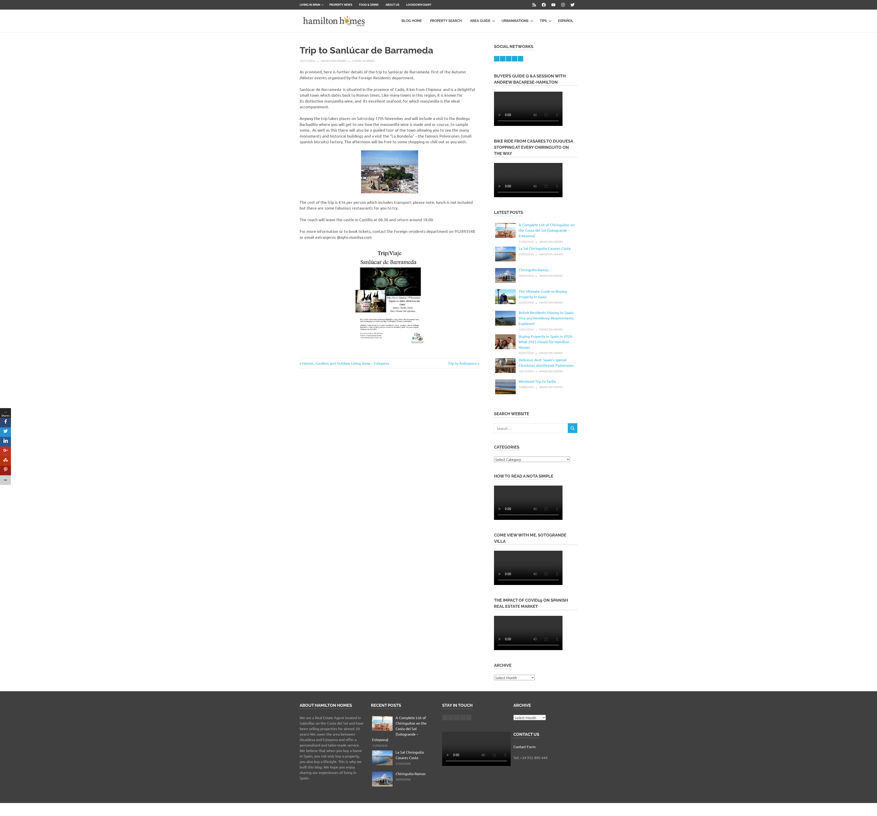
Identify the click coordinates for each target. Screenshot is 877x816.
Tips (543, 21)
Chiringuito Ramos (534, 269)
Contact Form (524, 746)
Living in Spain (310, 4)
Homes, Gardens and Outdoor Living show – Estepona (345, 363)
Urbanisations (515, 21)
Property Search (446, 21)
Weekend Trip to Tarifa (537, 381)
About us (392, 4)
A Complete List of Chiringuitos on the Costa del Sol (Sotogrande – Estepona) (547, 230)
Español (565, 21)
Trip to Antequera (462, 363)
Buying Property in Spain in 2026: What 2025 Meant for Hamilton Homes (546, 341)
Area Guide (480, 21)
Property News (340, 4)
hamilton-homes (334, 61)
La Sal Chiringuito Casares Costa (545, 248)
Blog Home (412, 21)
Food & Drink (369, 4)
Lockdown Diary (418, 4)
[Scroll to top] (869, 808)
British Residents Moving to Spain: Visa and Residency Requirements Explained (546, 318)
